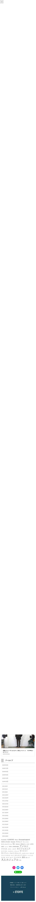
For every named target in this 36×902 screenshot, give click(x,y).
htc (14, 844)
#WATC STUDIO (5, 841)
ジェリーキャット (15, 853)
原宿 (23, 857)
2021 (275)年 (5, 801)
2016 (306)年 (5, 815)
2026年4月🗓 (5, 778)
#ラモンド (19, 841)
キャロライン (11, 851)
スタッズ (31, 853)
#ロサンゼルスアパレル (6, 844)
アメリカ (4, 849)
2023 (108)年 (5, 795)
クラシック (16, 851)
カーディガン (4, 851)
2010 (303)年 (5, 833)
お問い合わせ (23, 887)
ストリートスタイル (5, 855)
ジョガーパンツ (25, 853)
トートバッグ (30, 855)
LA (25, 844)
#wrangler (13, 841)
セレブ (12, 855)
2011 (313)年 (5, 830)
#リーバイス (26, 841)
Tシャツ (6, 846)
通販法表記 (12, 885)
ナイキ (3, 857)
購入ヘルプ (24, 882)
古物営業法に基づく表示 (21, 885)
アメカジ (24, 846)
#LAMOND (10, 839)
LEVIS (31, 844)
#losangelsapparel (24, 839)
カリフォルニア (23, 849)
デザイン (24, 855)
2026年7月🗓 (5, 768)
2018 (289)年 (5, 809)
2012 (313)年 (5, 827)
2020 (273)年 (5, 803)
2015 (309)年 (5, 818)
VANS (10, 846)
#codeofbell (4, 839)
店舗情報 (11, 882)
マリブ (7, 857)
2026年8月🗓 (5, 765)
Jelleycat (18, 844)
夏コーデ (28, 857)
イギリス (9, 848)
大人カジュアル (10, 860)
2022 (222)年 (5, 798)
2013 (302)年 (5, 824)
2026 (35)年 (5, 786)
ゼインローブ (18, 855)
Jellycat (22, 844)
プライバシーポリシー (14, 887)
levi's (28, 844)
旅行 (20, 860)
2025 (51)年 (5, 789)
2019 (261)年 (5, 806)
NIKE (2, 846)
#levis (16, 839)
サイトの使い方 (17, 882)
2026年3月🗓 (5, 781)
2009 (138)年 (5, 836)
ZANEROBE (15, 846)
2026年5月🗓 (5, 775)
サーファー (24, 851)
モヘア (11, 857)
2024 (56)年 (5, 792)
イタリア (14, 848)
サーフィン (5, 853)
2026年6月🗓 (5, 771)
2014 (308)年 (5, 821)
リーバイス (17, 857)
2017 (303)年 (5, 812)
